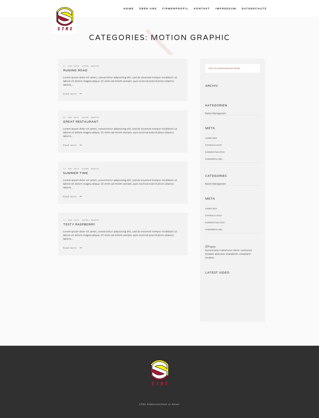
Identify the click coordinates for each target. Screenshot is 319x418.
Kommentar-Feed (215, 152)
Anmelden (211, 138)
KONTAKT (202, 8)
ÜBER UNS (148, 8)
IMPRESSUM (225, 8)
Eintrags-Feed (213, 145)
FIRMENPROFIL (175, 8)
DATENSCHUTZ (254, 8)
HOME (128, 8)
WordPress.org (213, 159)
